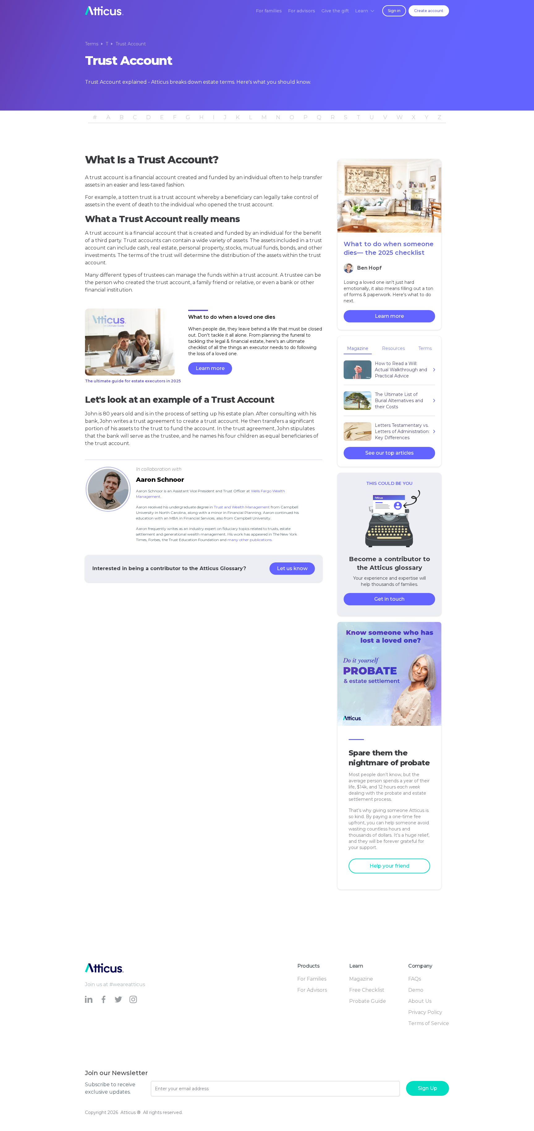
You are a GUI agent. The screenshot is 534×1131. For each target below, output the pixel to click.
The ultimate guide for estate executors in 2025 (133, 381)
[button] (364, 11)
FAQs (414, 979)
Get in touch (389, 599)
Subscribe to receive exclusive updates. (110, 1088)
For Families (311, 979)
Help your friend (389, 866)
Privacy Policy (425, 1012)
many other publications (249, 539)
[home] (104, 10)
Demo (415, 990)
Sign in (394, 10)
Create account (428, 10)
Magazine (361, 979)
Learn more (210, 368)
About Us (419, 1001)
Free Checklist (366, 990)
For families (269, 11)
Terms (91, 44)
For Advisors (312, 990)
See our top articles (389, 453)
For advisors (301, 11)
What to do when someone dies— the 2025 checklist (389, 248)
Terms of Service (428, 1023)
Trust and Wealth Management (242, 507)
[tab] (358, 348)
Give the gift (335, 11)
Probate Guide (367, 1001)
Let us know (292, 568)
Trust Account (131, 44)
